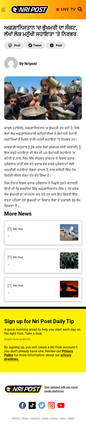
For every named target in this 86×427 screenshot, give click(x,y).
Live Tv (68, 9)
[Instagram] (51, 405)
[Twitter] (35, 45)
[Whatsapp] (56, 45)
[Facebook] (14, 45)
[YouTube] (60, 405)
